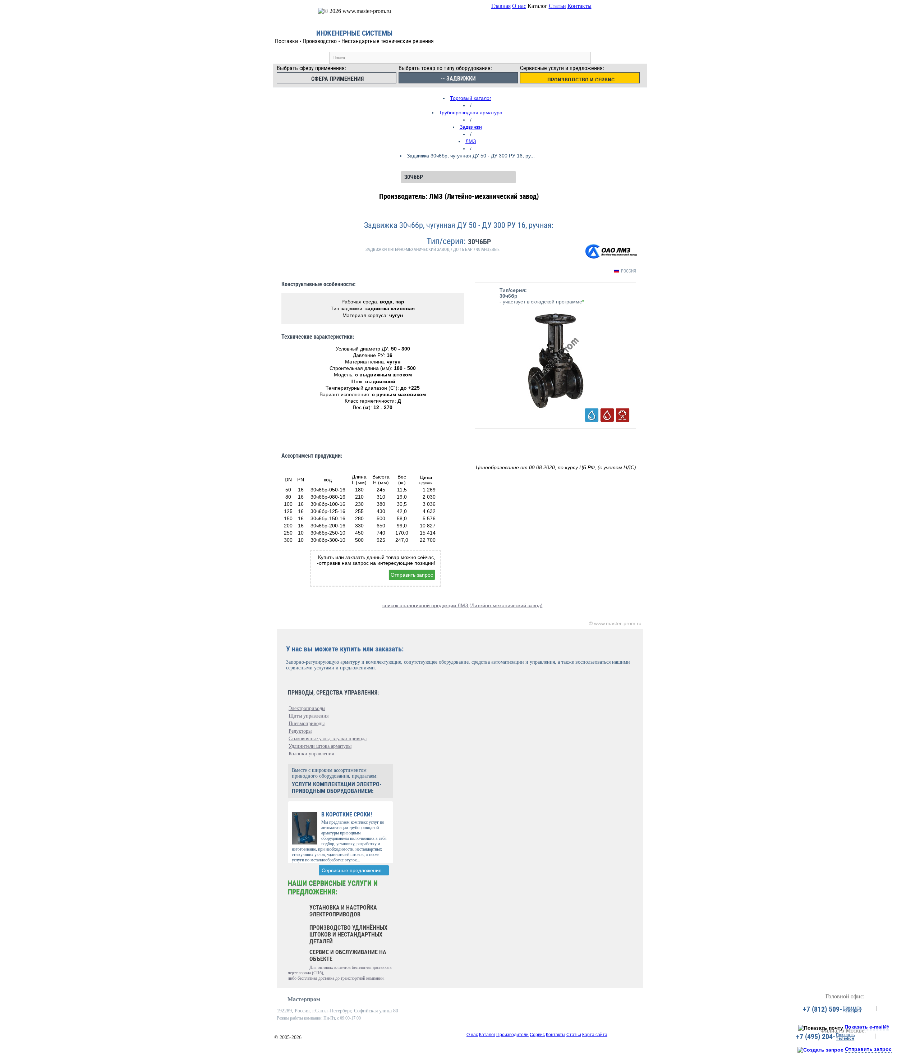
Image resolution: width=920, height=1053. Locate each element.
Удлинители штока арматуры (320, 746)
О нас (519, 6)
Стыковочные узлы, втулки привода (328, 738)
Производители (512, 1034)
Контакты (579, 6)
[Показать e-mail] (820, 1028)
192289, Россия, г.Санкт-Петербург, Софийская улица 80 (337, 1010)
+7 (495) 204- (815, 1036)
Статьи (557, 6)
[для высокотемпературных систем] (623, 415)
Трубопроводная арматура (470, 112)
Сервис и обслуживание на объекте (347, 955)
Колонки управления (311, 753)
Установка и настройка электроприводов (343, 911)
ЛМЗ (470, 141)
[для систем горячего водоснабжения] (607, 415)
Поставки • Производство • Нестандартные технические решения (354, 41)
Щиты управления (308, 716)
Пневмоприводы (307, 723)
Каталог (487, 1034)
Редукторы (300, 731)
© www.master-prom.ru (615, 623)
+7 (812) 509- (822, 1009)
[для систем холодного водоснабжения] (592, 415)
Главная (501, 6)
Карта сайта (594, 1034)
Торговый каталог (470, 98)
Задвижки (471, 127)
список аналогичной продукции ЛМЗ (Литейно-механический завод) (462, 605)
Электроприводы (307, 708)
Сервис (537, 1034)
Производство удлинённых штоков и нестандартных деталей (348, 934)
